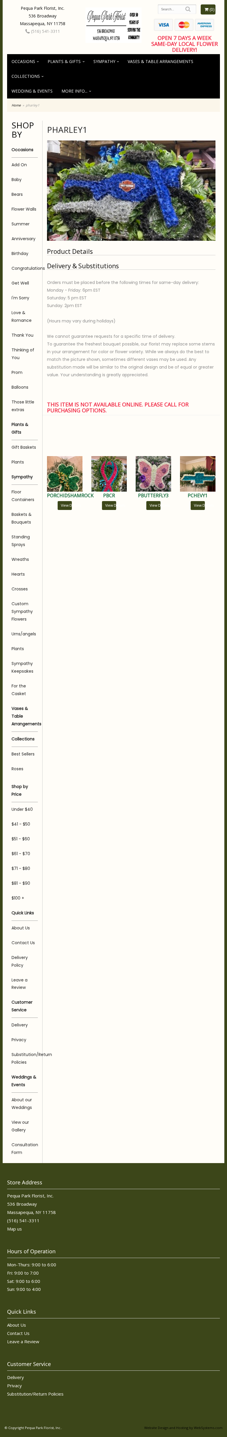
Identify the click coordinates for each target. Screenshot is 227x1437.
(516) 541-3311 (45, 31)
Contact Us (23, 943)
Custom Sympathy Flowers (22, 611)
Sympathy (104, 61)
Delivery (20, 1025)
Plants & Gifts (64, 61)
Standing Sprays (21, 541)
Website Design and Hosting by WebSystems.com (183, 1427)
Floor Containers (23, 496)
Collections (26, 76)
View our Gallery (20, 1126)
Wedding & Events (32, 91)
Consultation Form (25, 1148)
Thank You (22, 335)
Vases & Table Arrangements (160, 61)
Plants (18, 462)
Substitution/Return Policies (25, 1058)
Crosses (20, 589)
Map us (14, 1229)
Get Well (20, 283)
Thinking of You (23, 354)
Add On (19, 165)
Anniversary (23, 239)
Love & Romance (22, 316)
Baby (17, 180)
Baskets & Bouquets (22, 518)
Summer (21, 224)
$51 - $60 (21, 839)
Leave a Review (19, 984)
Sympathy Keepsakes (22, 667)
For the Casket (19, 690)
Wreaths (20, 559)
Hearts (18, 574)
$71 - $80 (21, 868)
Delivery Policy (20, 961)
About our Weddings (22, 1103)
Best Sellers (23, 754)
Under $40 (22, 809)
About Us (21, 928)
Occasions (23, 61)
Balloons (20, 387)
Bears (17, 194)
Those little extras (23, 406)
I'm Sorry (20, 298)
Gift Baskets (24, 447)
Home (16, 105)
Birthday (20, 253)
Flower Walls (24, 209)
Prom (17, 372)
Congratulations (25, 268)
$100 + (18, 898)
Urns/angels (24, 634)
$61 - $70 (21, 854)
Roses (17, 769)
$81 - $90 (21, 883)
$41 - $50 (21, 824)
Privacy (19, 1040)
